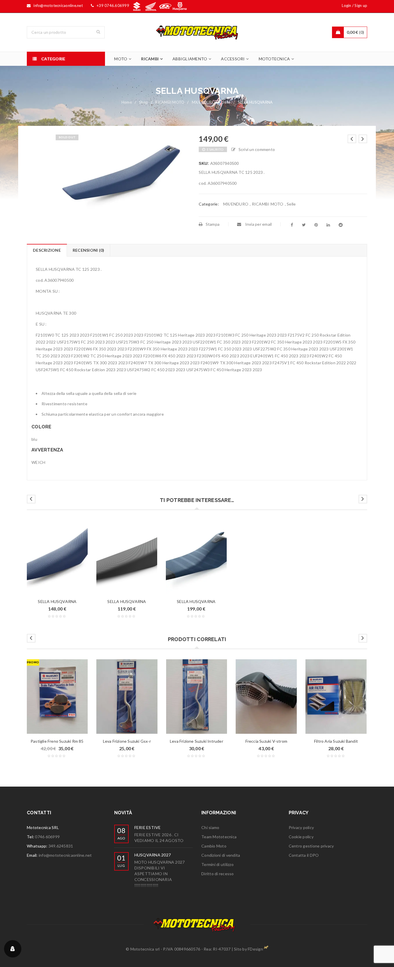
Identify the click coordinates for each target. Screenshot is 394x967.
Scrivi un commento (257, 149)
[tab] (47, 250)
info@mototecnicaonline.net (65, 855)
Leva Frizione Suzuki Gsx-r (127, 741)
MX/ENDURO (203, 102)
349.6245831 (60, 845)
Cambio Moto (213, 845)
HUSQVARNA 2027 (152, 854)
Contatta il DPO (304, 855)
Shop (143, 102)
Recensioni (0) (88, 250)
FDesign (255, 949)
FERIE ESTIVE (147, 827)
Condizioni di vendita (220, 855)
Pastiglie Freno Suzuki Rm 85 (57, 741)
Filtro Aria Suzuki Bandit (336, 741)
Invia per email (258, 224)
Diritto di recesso (217, 873)
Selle (226, 102)
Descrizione (47, 250)
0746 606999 (47, 836)
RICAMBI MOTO (169, 102)
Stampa (212, 224)
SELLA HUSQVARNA (57, 601)
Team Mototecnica (219, 836)
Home (126, 102)
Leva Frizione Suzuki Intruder (196, 741)
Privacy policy (301, 827)
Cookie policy (301, 836)
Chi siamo (210, 827)
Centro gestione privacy (311, 845)
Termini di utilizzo (217, 864)
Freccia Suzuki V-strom (266, 741)
